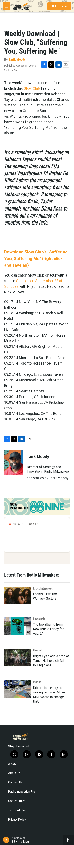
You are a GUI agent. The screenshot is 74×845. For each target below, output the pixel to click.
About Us (14, 773)
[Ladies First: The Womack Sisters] (17, 595)
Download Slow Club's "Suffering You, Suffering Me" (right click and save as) (36, 258)
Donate (61, 6)
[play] (6, 840)
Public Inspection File (21, 791)
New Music (39, 618)
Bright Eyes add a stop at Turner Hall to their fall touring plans (51, 660)
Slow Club (32, 88)
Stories (37, 682)
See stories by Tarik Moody (47, 477)
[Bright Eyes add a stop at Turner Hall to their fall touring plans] (17, 657)
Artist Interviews (43, 588)
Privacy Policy (17, 819)
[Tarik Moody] (13, 462)
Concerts (38, 650)
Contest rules (16, 801)
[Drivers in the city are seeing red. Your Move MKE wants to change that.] (17, 689)
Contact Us (15, 782)
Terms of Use (17, 810)
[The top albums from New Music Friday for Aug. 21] (17, 626)
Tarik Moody (17, 59)
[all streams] (68, 840)
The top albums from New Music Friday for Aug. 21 (48, 629)
